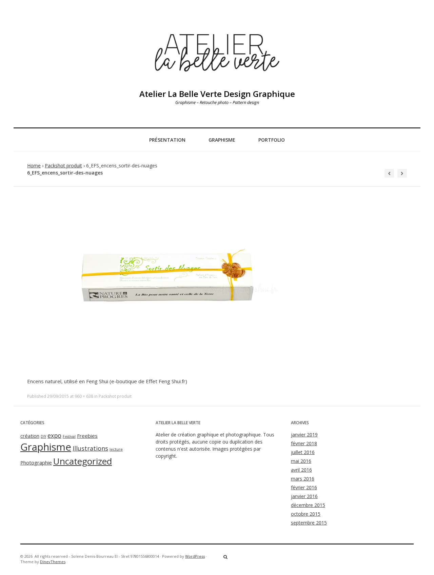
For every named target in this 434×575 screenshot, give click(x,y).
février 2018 (304, 443)
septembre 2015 (309, 522)
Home (34, 165)
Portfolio (271, 140)
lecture (116, 449)
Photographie (36, 462)
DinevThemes (52, 561)
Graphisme (222, 140)
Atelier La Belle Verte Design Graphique (217, 93)
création (29, 435)
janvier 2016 (304, 496)
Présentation (167, 140)
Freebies (87, 435)
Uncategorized (82, 461)
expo (54, 435)
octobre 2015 (305, 514)
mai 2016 (301, 461)
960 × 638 (84, 396)
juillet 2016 (303, 452)
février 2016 (304, 487)
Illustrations (90, 448)
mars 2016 (302, 478)
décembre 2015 (308, 505)
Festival (69, 436)
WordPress (195, 556)
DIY (43, 436)
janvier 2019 (304, 434)
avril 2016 (301, 470)
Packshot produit (63, 165)
